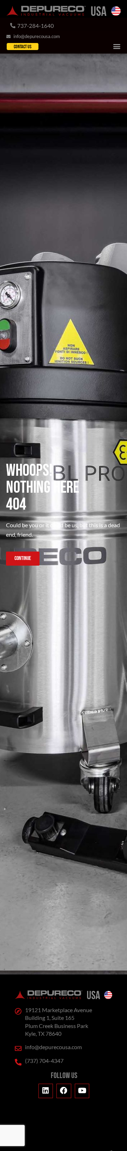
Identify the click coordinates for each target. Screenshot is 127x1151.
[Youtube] (82, 1091)
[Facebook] (63, 1091)
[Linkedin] (45, 1091)
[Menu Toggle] (117, 46)
